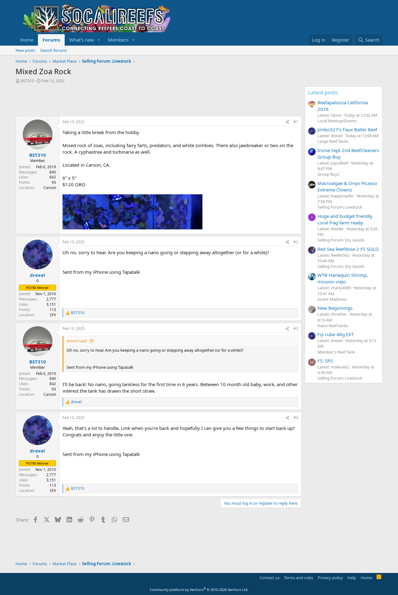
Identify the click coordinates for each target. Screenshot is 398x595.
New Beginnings (335, 308)
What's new (81, 40)
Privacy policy (330, 577)
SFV (53, 315)
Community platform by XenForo (199, 589)
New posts (25, 50)
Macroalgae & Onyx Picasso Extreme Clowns (347, 186)
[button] (99, 40)
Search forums (53, 50)
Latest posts (323, 92)
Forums (51, 40)
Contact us (270, 577)
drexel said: (77, 341)
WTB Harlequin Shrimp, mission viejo (342, 278)
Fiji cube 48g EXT (335, 334)
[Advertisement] (129, 101)
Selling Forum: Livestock (339, 207)
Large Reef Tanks (333, 141)
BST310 (27, 80)
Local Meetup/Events (337, 121)
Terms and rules (298, 577)
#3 (296, 328)
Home (26, 40)
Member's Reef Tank (336, 352)
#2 (296, 242)
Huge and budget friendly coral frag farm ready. (345, 219)
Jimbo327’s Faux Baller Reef (347, 129)
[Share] (287, 122)
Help (351, 577)
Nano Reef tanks (332, 325)
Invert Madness (331, 299)
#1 (296, 121)
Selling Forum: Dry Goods (340, 240)
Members (118, 40)
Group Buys (328, 174)
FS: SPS (325, 361)
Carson (50, 187)
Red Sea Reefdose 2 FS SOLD (348, 249)
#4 (296, 417)
